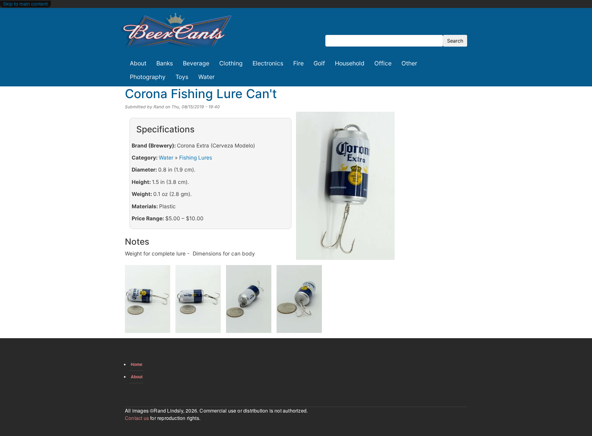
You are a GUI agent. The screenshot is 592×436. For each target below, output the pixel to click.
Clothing (231, 63)
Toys (181, 77)
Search (455, 41)
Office (383, 63)
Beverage (196, 63)
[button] (345, 188)
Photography (148, 77)
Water (206, 77)
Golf (319, 63)
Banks (164, 63)
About (138, 63)
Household (349, 63)
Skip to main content (25, 4)
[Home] (176, 31)
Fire (298, 63)
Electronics (268, 63)
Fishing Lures (195, 157)
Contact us (137, 417)
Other (409, 63)
